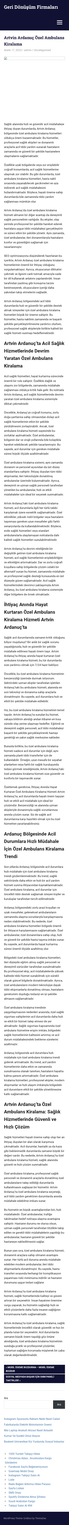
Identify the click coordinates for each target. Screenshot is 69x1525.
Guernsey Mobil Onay (21, 1471)
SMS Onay (15, 1492)
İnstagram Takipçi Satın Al (24, 1475)
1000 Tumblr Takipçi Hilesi (24, 1453)
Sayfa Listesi (16, 1488)
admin (27, 50)
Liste (11, 1479)
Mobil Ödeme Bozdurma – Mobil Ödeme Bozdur (30, 1369)
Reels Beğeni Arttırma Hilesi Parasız (30, 1484)
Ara (6, 1398)
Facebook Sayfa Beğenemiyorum (28, 1466)
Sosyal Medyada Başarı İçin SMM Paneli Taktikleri (30, 1378)
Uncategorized (42, 50)
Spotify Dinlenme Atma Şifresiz (27, 1496)
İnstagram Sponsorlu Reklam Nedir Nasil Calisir (32, 1419)
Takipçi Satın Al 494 (20, 1505)
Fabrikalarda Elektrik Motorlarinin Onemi (28, 1424)
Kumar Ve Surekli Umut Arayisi (22, 1435)
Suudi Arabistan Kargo (22, 1501)
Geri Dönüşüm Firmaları (31, 7)
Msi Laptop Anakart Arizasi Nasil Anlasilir (28, 1430)
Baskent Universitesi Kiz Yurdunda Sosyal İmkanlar (34, 1441)
